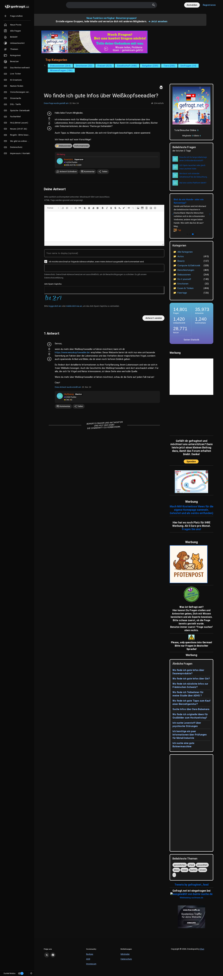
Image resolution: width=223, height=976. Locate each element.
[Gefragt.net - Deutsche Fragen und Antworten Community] (17, 6)
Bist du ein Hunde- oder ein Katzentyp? (189, 201)
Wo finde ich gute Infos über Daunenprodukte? (188, 672)
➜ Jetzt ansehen (157, 21)
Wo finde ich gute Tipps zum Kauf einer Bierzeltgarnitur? (191, 702)
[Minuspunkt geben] (49, 128)
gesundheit (202, 865)
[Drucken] (161, 87)
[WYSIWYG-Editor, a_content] (104, 226)
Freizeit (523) (105, 65)
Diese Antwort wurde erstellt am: (68, 387)
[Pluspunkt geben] (49, 113)
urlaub (191, 865)
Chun (202, 949)
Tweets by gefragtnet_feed (191, 884)
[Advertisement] (189, 414)
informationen (82, 146)
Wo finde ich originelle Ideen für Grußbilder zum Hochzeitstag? (190, 716)
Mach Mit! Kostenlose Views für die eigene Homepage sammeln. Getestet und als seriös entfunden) (191, 510)
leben (176, 870)
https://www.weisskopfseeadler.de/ (72, 352)
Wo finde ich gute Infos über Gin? (191, 678)
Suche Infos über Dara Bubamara (190, 709)
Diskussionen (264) (60, 65)
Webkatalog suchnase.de (191, 897)
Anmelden (192, 5)
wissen (202, 870)
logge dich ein (55, 306)
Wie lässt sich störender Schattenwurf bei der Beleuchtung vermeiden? (193, 176)
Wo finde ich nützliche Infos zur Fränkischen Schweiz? (190, 685)
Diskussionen (65, 146)
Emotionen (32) (84, 65)
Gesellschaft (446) (127, 65)
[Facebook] (53, 955)
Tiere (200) (169, 65)
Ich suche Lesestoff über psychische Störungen (186, 724)
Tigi (179, 230)
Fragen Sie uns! (191, 529)
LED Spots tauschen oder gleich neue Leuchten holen (192, 167)
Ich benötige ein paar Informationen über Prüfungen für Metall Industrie (189, 734)
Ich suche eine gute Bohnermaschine (183, 745)
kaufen (193, 870)
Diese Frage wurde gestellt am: (56, 103)
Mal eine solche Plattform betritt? (192, 183)
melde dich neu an (74, 306)
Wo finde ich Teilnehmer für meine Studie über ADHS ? (187, 694)
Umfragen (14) (188, 65)
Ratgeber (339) (150, 65)
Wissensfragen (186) (61, 70)
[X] (46, 955)
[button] (53, 208)
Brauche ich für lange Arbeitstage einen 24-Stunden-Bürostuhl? (193, 159)
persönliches (180, 865)
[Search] (153, 5)
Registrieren (209, 5)
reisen (184, 870)
